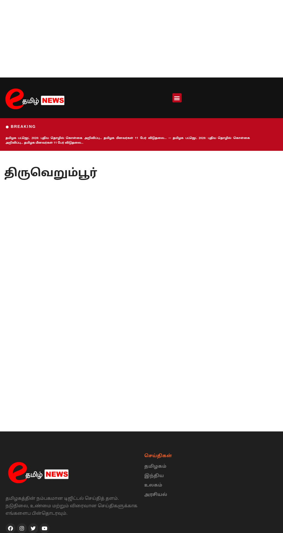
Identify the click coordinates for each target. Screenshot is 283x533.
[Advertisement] (141, 38)
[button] (177, 97)
